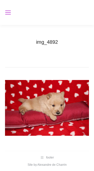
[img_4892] (47, 108)
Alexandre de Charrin (52, 164)
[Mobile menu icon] (8, 13)
